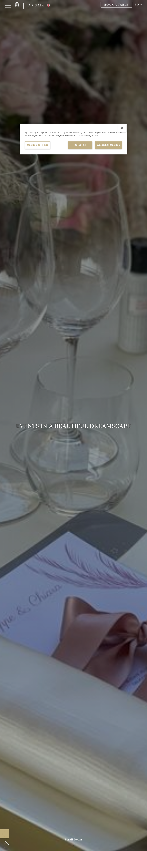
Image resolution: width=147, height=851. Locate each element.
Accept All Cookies (108, 145)
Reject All (80, 145)
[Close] (122, 128)
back (4, 845)
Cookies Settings (37, 145)
